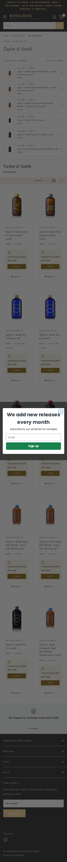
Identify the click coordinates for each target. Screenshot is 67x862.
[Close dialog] (60, 411)
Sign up (33, 446)
